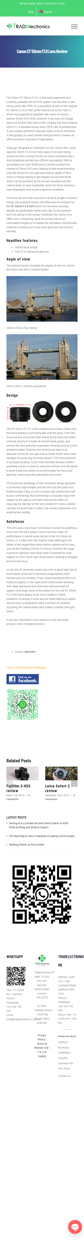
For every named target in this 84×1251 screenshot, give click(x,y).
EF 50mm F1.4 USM (22, 206)
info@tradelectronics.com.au (16, 1019)
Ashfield (63, 1042)
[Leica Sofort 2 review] (61, 773)
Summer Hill (65, 1063)
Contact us (64, 1076)
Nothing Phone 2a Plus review (26, 844)
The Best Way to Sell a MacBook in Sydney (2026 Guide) (42, 836)
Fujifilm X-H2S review (18, 788)
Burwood (63, 1047)
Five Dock (64, 1068)
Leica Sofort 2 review (57, 788)
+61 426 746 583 (13, 1009)
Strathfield (64, 1052)
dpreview (30, 652)
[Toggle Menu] (74, 26)
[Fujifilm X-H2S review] (22, 773)
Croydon (63, 1058)
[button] (9, 784)
